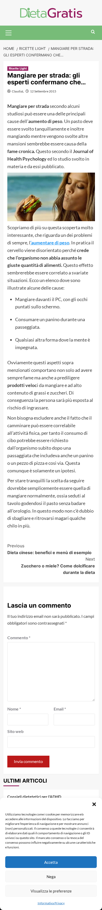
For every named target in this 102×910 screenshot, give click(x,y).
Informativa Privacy (51, 903)
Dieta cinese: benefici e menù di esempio (49, 549)
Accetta (51, 862)
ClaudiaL (18, 91)
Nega (51, 876)
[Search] (93, 32)
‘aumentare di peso (49, 242)
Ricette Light (18, 68)
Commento (18, 637)
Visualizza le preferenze (51, 891)
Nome (14, 708)
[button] (94, 804)
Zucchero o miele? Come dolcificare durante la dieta (58, 565)
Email (60, 708)
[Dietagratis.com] (51, 12)
